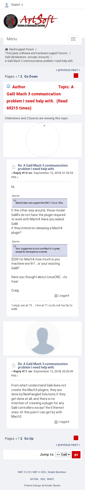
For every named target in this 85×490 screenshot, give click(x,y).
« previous (63, 70)
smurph (32, 57)
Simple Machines (57, 472)
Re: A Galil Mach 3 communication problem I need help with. (43, 167)
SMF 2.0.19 (24, 472)
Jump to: (47, 454)
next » (75, 70)
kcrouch (43, 57)
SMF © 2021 (39, 472)
